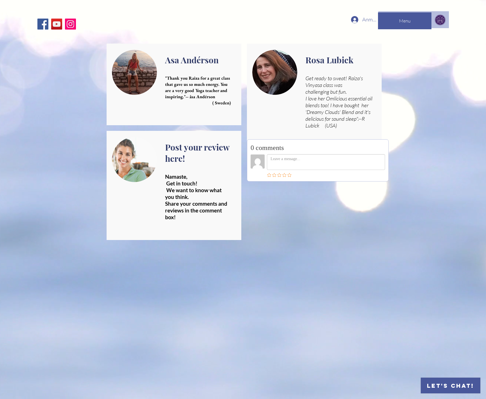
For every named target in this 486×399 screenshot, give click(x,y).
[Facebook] (42, 24)
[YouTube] (56, 24)
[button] (404, 20)
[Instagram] (70, 24)
